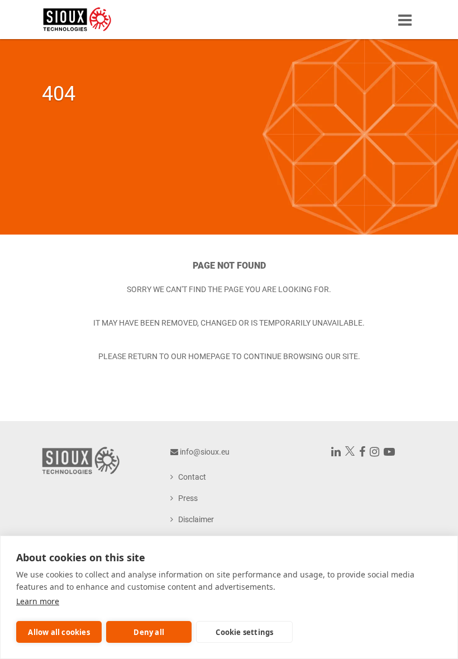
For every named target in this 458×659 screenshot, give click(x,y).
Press (188, 498)
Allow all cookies (58, 632)
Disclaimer (196, 519)
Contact (192, 476)
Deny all (148, 632)
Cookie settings (244, 632)
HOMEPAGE (209, 356)
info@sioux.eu (205, 451)
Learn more (37, 601)
